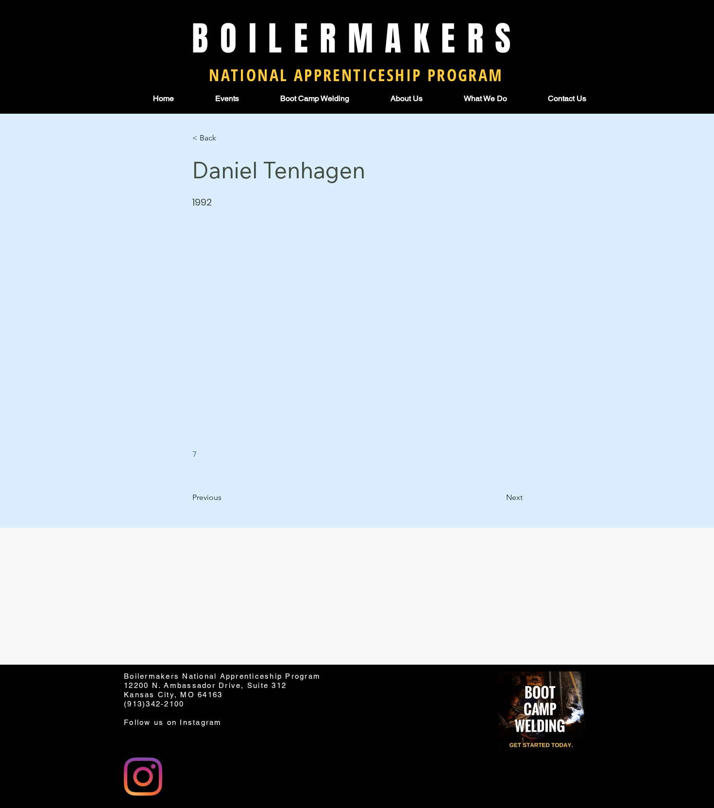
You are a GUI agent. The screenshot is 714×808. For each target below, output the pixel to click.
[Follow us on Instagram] (143, 776)
